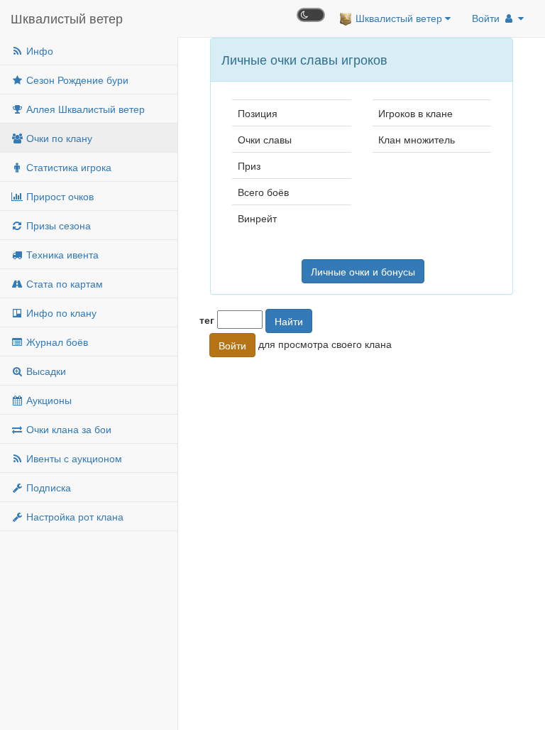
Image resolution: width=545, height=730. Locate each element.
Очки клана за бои (67, 429)
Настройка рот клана (73, 516)
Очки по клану (57, 138)
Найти (289, 321)
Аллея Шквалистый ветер (84, 109)
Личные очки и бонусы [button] (363, 271)
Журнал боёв (55, 341)
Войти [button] (232, 345)
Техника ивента (61, 254)
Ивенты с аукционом (72, 458)
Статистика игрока (67, 167)
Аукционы (47, 400)
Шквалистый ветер (67, 18)
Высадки (44, 371)
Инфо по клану (60, 312)
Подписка (47, 487)
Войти (487, 18)
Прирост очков (58, 196)
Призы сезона (57, 225)
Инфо (38, 50)
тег (206, 319)
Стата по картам (63, 283)
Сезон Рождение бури (75, 79)
